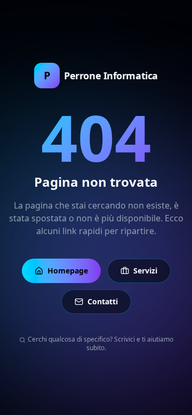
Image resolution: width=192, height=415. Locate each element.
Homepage (67, 270)
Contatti (102, 301)
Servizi (145, 270)
